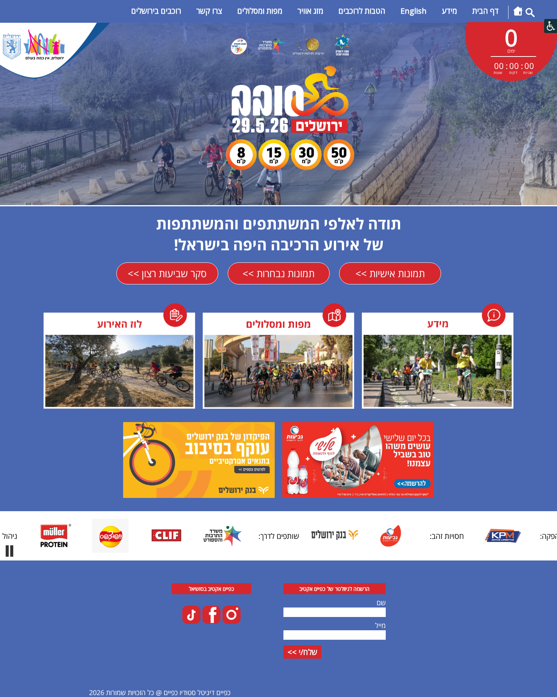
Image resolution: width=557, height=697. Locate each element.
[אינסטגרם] (231, 621)
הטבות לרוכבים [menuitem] (361, 11)
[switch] (9, 551)
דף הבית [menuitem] (485, 11)
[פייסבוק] (210, 621)
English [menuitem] (414, 11)
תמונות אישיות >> (390, 273)
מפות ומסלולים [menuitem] (259, 11)
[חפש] (530, 14)
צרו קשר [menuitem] (209, 11)
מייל (380, 625)
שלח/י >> (302, 652)
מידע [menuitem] (449, 11)
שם (381, 602)
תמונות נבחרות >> (278, 273)
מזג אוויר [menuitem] (310, 11)
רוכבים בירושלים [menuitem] (156, 11)
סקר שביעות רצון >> (167, 273)
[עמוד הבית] (518, 14)
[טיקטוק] (191, 621)
